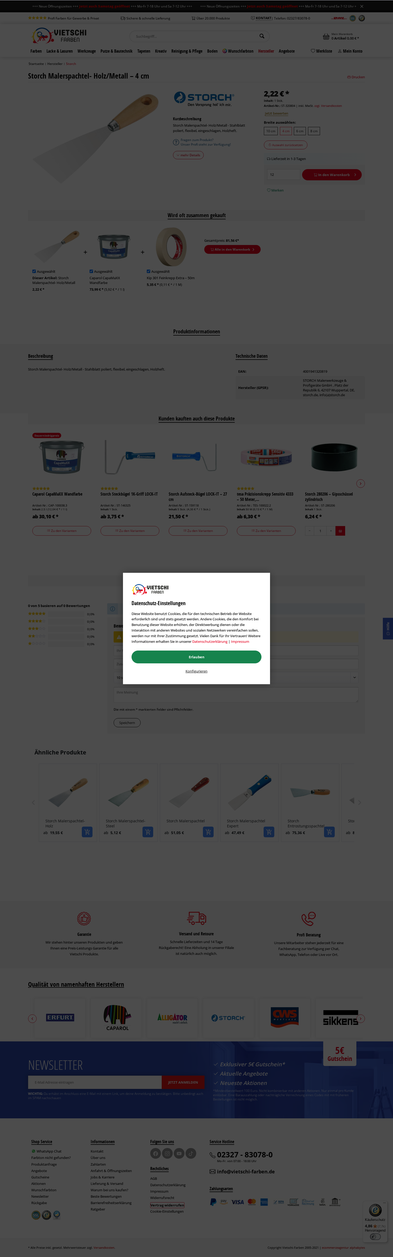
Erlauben (197, 657)
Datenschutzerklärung (210, 641)
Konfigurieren (196, 671)
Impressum (240, 641)
